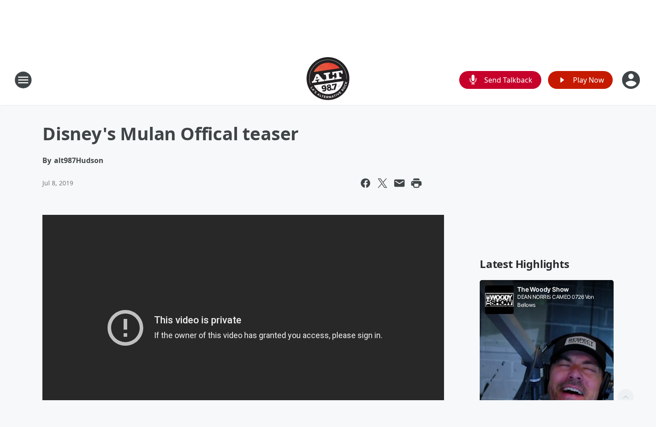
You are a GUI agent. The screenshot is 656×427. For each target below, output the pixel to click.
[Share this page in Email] (399, 183)
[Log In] (632, 80)
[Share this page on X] (382, 183)
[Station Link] (328, 79)
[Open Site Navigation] (23, 80)
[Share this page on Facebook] (365, 183)
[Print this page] (416, 183)
